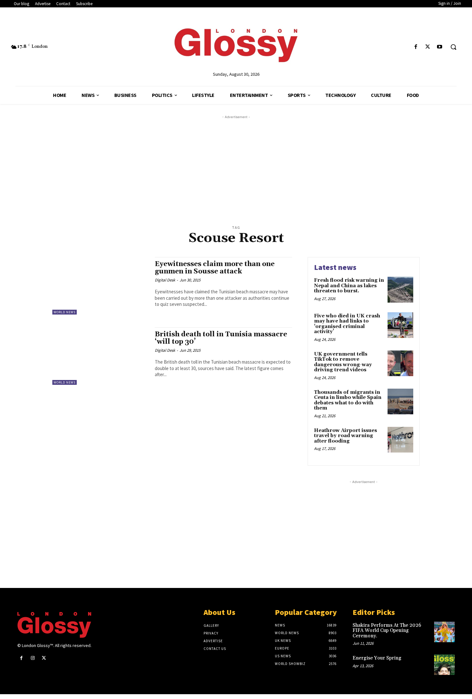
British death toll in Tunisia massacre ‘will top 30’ (221, 338)
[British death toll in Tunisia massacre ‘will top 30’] (100, 356)
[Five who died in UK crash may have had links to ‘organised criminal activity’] (400, 325)
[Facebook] (415, 47)
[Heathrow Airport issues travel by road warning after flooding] (400, 440)
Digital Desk (165, 280)
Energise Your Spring (377, 658)
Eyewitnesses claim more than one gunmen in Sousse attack (215, 268)
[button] (453, 47)
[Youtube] (439, 47)
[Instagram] (33, 658)
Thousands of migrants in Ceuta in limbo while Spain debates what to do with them (347, 400)
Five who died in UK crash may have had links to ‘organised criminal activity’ (347, 324)
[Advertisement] (243, 165)
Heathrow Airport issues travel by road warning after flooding (345, 435)
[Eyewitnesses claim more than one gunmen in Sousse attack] (100, 286)
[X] (428, 47)
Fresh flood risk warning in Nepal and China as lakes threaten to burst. (349, 285)
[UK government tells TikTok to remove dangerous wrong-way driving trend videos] (400, 363)
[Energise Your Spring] (444, 664)
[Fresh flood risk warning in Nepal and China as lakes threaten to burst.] (400, 289)
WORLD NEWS (64, 312)
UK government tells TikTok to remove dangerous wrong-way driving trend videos (343, 362)
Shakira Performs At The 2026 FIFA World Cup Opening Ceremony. (387, 630)
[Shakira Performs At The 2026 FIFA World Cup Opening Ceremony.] (444, 632)
